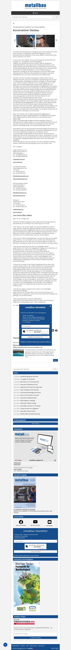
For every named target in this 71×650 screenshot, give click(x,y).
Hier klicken (37, 332)
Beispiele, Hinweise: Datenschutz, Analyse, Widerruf (36, 342)
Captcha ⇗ (44, 333)
